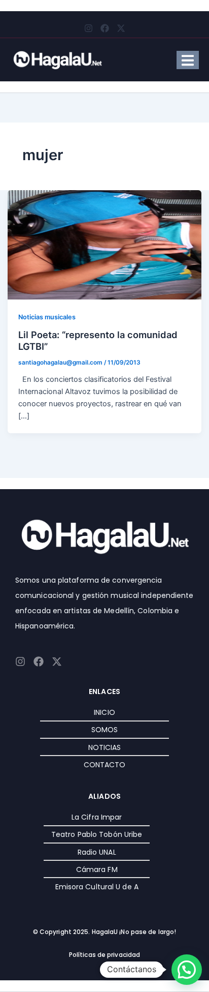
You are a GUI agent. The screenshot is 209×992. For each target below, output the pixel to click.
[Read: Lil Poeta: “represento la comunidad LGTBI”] (105, 244)
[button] (186, 969)
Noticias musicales (47, 317)
